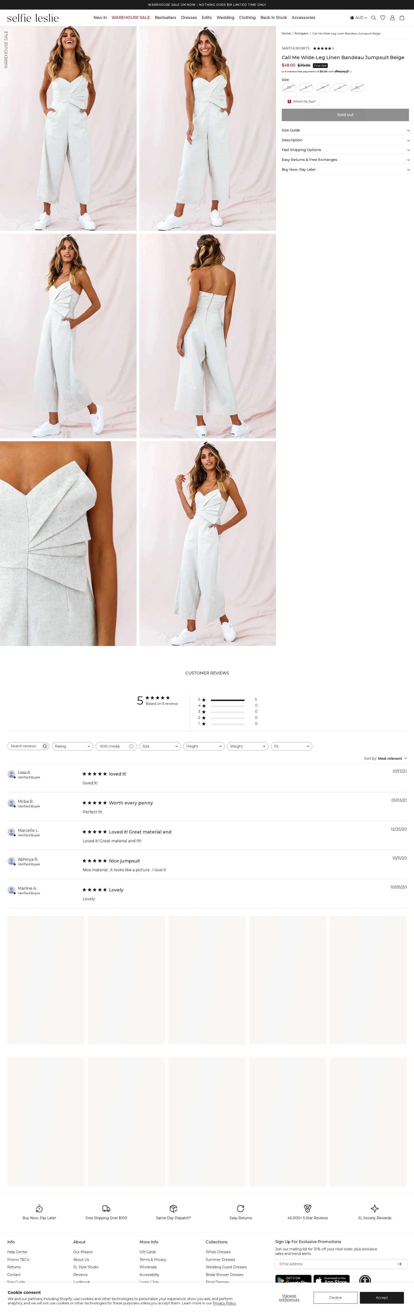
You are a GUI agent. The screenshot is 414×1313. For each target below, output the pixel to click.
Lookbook (81, 1282)
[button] (365, 1281)
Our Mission (83, 1252)
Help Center (17, 1252)
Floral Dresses (217, 1282)
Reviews (80, 1274)
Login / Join (149, 1282)
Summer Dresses (220, 1259)
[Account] (392, 18)
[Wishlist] (383, 18)
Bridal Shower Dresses (224, 1274)
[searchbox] (23, 746)
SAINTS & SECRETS (295, 48)
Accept (382, 1298)
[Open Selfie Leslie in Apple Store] (331, 1281)
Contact (14, 1274)
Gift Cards (147, 1252)
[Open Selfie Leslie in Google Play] (293, 1281)
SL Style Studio (85, 1267)
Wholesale (148, 1267)
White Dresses (218, 1252)
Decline (335, 1298)
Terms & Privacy (152, 1259)
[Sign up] (400, 1264)
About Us (81, 1259)
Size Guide (16, 1282)
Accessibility (149, 1274)
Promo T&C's (18, 1259)
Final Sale (320, 65)
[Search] (374, 18)
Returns (14, 1267)
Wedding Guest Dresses (226, 1267)
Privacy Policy (224, 1303)
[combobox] (72, 746)
